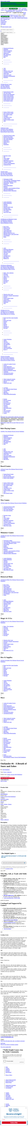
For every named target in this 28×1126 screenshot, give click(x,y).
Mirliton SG (6, 258)
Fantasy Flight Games (8, 112)
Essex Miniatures (7, 250)
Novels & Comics (7, 756)
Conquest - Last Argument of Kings (11, 188)
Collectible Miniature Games (9, 181)
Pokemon (5, 274)
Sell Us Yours (4, 781)
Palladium (5, 77)
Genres (5, 413)
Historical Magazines (8, 369)
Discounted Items (7, 408)
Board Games (4, 35)
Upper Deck (6, 299)
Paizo (4, 69)
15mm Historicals (7, 230)
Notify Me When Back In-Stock (7, 778)
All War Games (4, 503)
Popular (5, 399)
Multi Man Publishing (8, 160)
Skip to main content (5, 1)
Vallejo (5, 340)
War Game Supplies (7, 139)
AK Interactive (6, 344)
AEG (4, 121)
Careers (7, 1092)
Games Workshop (7, 202)
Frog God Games (7, 74)
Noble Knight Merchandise (9, 394)
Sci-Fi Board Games (8, 100)
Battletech (5, 184)
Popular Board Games (8, 91)
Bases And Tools (7, 320)
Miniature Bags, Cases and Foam (10, 234)
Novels (5, 365)
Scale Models (6, 235)
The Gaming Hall (9, 416)
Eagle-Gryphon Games (8, 119)
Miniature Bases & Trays (9, 233)
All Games (3, 24)
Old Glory (5, 253)
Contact (2, 15)
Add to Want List (4, 779)
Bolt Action (6, 226)
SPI (4, 157)
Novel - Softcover (7, 772)
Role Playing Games (5, 418)
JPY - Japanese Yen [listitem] (17, 11)
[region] (14, 860)
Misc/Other (6, 393)
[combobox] (7, 29)
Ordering (8, 1069)
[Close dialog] (26, 1108)
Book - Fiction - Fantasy (6, 804)
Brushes (5, 321)
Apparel (5, 391)
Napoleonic (6, 144)
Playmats (5, 281)
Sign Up (5, 1057)
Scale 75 (5, 349)
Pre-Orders (5, 401)
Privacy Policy (9, 1075)
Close (2, 1039)
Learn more (12, 898)
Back (2, 424)
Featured (5, 405)
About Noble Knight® (11, 1079)
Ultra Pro (5, 341)
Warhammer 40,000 (7, 179)
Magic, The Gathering (8, 272)
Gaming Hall (3, 21)
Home (4, 754)
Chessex (5, 345)
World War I (6, 140)
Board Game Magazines (8, 94)
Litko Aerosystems (7, 348)
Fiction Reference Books (9, 367)
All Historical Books (8, 374)
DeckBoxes (6, 280)
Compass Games (7, 162)
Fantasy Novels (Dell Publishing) (18, 757)
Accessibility (8, 1087)
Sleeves (5, 279)
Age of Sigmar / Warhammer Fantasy (11, 180)
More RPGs (6, 459)
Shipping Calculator (9, 1083)
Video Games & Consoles (9, 379)
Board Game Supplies (8, 95)
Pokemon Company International (10, 295)
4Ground (5, 205)
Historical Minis (4, 39)
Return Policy (9, 1082)
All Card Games (7, 93)
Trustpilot (8, 1105)
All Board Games (5, 469)
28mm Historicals (7, 231)
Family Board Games (8, 99)
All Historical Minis (5, 579)
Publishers (21, 431)
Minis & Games (4, 38)
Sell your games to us (8, 895)
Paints (4, 237)
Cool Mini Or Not (7, 117)
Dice (4, 57)
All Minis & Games (5, 535)
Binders (5, 278)
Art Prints (5, 387)
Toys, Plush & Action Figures (10, 389)
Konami (5, 297)
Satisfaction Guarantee (11, 1085)
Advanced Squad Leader (9, 135)
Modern (5, 143)
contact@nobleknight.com (9, 922)
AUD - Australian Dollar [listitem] (15, 16)
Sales (4, 409)
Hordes (11, 183)
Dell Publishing (6, 757)
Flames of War (6, 228)
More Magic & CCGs (8, 650)
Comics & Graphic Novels (9, 364)
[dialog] (14, 985)
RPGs (2, 33)
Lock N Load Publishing (9, 163)
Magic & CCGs (4, 41)
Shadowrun (6, 53)
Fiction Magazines (7, 366)
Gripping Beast (6, 255)
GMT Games (6, 158)
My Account (7, 15)
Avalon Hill (6, 159)
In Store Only (6, 411)
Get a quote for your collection (11, 919)
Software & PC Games (8, 380)
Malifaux (5, 186)
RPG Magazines (7, 54)
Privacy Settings (9, 1073)
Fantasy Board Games (8, 98)
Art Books (5, 371)
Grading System (9, 1086)
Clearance (5, 406)
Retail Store (24, 13)
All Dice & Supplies (5, 660)
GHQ (4, 248)
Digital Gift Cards (7, 383)
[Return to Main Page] (1, 463)
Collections (3, 23)
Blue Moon (6, 257)
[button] (6, 760)
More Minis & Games (8, 569)
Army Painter (6, 343)
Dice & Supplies (4, 42)
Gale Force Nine (7, 212)
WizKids (5, 204)
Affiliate (7, 1094)
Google (7, 1104)
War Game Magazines (8, 138)
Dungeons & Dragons (8, 48)
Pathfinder (5, 49)
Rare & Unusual (7, 400)
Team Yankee (6, 229)
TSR (4, 68)
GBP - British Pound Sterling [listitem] (20, 17)
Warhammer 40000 (7, 540)
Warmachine (6, 183)
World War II (6, 142)
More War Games (7, 525)
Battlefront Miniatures (8, 249)
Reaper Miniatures (7, 203)
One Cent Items (7, 410)
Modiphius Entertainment (9, 76)
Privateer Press (6, 208)
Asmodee (5, 116)
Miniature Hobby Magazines (9, 190)
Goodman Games (7, 72)
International (8, 1072)
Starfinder (5, 55)
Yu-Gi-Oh (5, 275)
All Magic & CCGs (5, 621)
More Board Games (7, 493)
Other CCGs (6, 276)
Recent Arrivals (6, 403)
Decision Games (7, 155)
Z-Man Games (6, 118)
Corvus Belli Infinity (8, 185)
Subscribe (14, 1123)
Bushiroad (5, 302)
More (2, 44)
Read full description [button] (5, 849)
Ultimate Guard (6, 347)
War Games (3, 36)
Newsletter (8, 1096)
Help (7, 1067)
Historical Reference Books (9, 370)
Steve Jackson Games (8, 113)
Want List (12, 15)
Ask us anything (7, 928)
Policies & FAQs (9, 1081)
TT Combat (6, 211)
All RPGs (3, 431)
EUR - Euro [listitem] (18, 10)
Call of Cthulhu (6, 52)
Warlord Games (7, 252)
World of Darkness (7, 50)
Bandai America (7, 300)
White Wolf (6, 73)
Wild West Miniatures (8, 189)
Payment (8, 1071)
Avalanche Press (7, 164)
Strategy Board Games (8, 97)
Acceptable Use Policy (9, 868)
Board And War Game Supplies (10, 317)
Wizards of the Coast (8, 71)
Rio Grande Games (7, 114)
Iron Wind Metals (7, 209)
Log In (16, 15)
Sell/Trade (3, 20)
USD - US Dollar (13, 8)
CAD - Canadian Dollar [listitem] (9, 10)
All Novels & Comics (8, 373)
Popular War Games (8, 136)
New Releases (6, 404)
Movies (5, 381)
